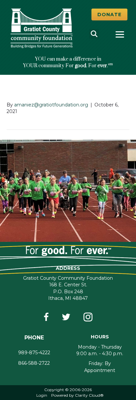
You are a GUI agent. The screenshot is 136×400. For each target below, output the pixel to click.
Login (41, 395)
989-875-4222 (34, 353)
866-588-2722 (34, 363)
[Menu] (120, 34)
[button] (109, 14)
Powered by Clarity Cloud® (77, 395)
